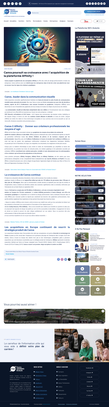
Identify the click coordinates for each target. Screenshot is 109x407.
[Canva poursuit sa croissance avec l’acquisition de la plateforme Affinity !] (58, 259)
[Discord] (104, 3)
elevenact (97, 404)
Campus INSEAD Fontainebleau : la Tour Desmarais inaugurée (96, 258)
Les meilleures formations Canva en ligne (22, 91)
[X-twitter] (90, 3)
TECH (23, 64)
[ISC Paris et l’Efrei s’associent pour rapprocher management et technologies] (82, 237)
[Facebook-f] (87, 3)
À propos (70, 21)
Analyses (62, 21)
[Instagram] (93, 3)
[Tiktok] (101, 3)
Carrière (21, 21)
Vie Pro (28, 21)
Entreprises (54, 21)
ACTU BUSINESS (10, 64)
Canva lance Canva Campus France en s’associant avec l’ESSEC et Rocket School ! (33, 169)
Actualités (13, 21)
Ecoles (46, 21)
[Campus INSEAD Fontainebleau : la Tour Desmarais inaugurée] (82, 257)
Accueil (6, 21)
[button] (13, 21)
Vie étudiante (37, 21)
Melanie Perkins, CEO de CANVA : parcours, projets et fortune (27, 222)
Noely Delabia (8, 68)
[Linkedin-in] (95, 3)
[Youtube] (98, 3)
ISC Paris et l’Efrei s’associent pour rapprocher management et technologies (56, 3)
